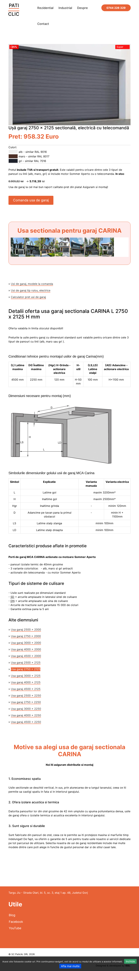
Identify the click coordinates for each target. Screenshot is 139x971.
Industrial (65, 8)
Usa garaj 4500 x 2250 (26, 722)
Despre (82, 8)
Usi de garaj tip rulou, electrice (30, 290)
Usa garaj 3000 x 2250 (26, 708)
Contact (43, 24)
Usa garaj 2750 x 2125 (25, 669)
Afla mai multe (70, 966)
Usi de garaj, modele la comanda (32, 283)
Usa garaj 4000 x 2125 (26, 682)
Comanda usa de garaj (31, 200)
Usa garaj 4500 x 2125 (26, 689)
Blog (12, 915)
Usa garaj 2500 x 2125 (26, 662)
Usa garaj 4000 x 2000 (26, 649)
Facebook (16, 921)
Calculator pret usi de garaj (28, 297)
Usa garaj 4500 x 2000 (26, 656)
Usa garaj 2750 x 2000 (26, 636)
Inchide (130, 961)
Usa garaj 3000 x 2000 (26, 642)
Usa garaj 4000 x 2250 (26, 715)
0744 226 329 (116, 7)
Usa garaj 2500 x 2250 (26, 695)
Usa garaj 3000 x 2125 (26, 675)
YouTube (15, 928)
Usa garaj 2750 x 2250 (26, 702)
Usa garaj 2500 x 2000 (26, 629)
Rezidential (45, 8)
